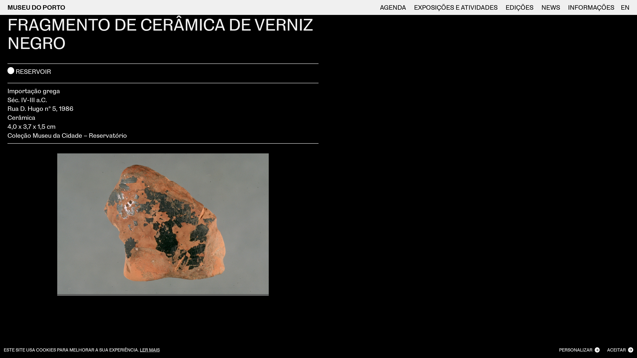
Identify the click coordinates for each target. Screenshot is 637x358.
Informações (591, 7)
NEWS (550, 7)
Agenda (393, 7)
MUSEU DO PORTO (36, 7)
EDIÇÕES (519, 7)
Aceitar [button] (616, 350)
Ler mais (150, 349)
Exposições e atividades (456, 7)
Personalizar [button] (575, 350)
